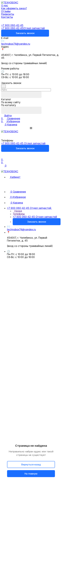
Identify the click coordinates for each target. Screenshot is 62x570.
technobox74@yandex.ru (15, 43)
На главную (31, 473)
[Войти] (2, 156)
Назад (18, 211)
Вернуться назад (31, 464)
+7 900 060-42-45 (12, 25)
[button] (31, 128)
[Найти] (21, 110)
